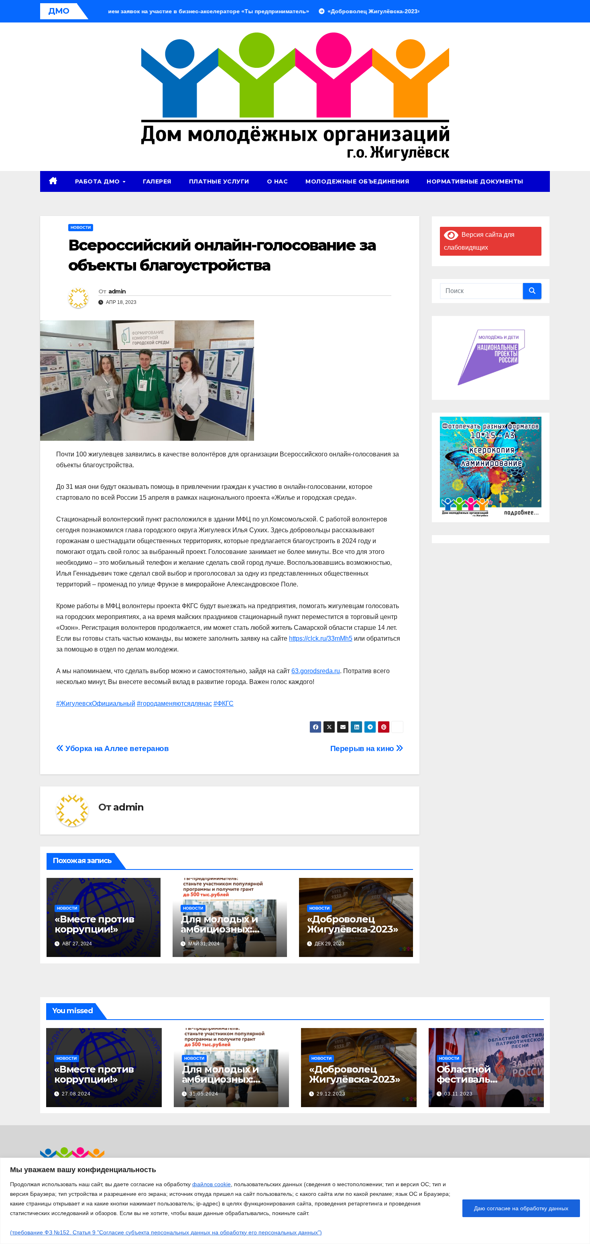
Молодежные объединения (357, 181)
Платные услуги (219, 181)
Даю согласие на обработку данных (521, 1208)
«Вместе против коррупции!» (94, 924)
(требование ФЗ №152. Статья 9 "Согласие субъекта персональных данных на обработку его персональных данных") (166, 1232)
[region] (295, 1201)
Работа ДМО (98, 181)
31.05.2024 (203, 1094)
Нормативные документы (475, 181)
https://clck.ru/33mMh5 (320, 638)
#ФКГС (224, 703)
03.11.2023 (458, 1094)
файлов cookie (211, 1184)
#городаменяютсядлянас (174, 703)
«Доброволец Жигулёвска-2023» (352, 924)
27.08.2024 (76, 1094)
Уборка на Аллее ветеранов (116, 748)
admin (117, 291)
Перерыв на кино (363, 748)
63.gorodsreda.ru (315, 671)
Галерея (157, 181)
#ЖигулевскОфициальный (95, 703)
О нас (277, 181)
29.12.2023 (331, 1094)
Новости (81, 227)
